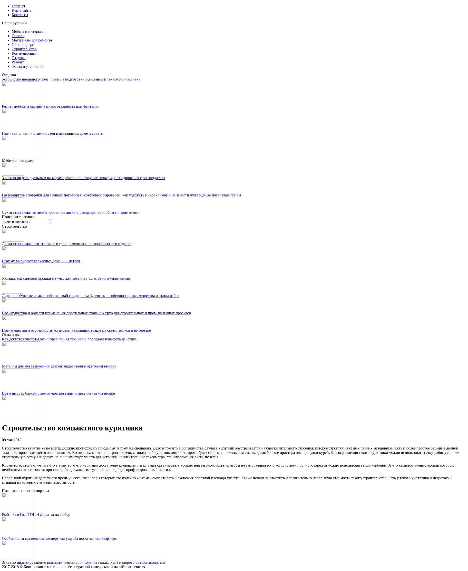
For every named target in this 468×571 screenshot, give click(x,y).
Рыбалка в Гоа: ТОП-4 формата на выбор (36, 514)
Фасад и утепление (27, 66)
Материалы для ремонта (32, 40)
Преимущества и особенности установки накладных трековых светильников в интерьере (76, 330)
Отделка (19, 58)
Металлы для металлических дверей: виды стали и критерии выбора (59, 366)
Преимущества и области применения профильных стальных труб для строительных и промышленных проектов (96, 313)
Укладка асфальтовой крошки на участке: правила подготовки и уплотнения (66, 278)
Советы (18, 36)
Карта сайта (21, 10)
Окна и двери (23, 44)
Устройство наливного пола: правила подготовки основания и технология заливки (71, 79)
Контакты (20, 15)
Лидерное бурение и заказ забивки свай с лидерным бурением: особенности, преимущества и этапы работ (90, 296)
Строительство (24, 49)
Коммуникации (25, 53)
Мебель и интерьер (27, 31)
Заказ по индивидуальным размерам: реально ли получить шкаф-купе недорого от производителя (83, 178)
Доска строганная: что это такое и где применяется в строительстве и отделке (66, 244)
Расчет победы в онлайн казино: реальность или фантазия (50, 106)
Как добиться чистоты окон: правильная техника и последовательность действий (69, 339)
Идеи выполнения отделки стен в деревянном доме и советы (53, 133)
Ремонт (18, 62)
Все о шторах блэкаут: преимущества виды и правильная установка (58, 393)
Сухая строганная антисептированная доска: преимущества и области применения (71, 212)
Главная (18, 6)
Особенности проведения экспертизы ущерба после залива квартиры (59, 538)
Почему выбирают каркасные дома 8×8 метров (41, 261)
